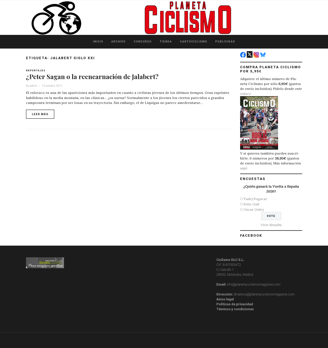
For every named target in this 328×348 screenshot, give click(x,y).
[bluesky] (263, 56)
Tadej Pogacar (255, 199)
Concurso (143, 41)
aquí (243, 168)
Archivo (118, 41)
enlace (245, 93)
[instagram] (256, 56)
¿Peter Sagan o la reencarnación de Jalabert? (92, 76)
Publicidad (225, 41)
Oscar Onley (254, 209)
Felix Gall (251, 204)
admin (33, 85)
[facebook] (243, 56)
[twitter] (250, 56)
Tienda (166, 41)
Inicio (98, 41)
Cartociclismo (193, 41)
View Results (271, 225)
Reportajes (35, 70)
